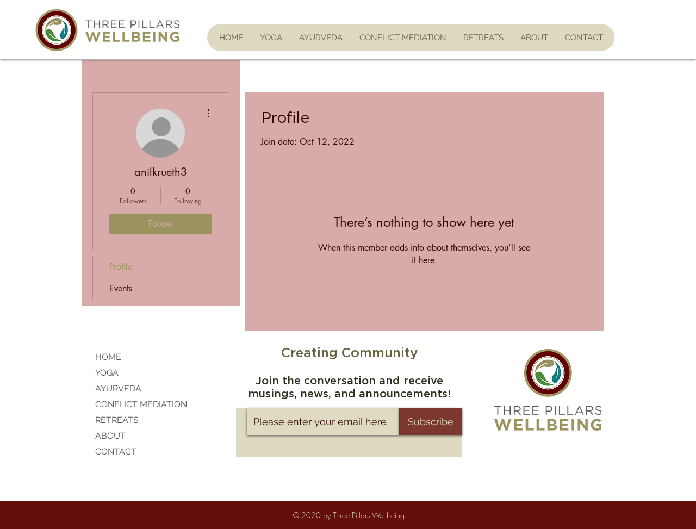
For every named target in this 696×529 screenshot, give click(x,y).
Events (120, 288)
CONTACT (115, 451)
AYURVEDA (118, 388)
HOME (108, 357)
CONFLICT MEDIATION (141, 404)
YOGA (107, 373)
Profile (120, 266)
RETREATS (117, 420)
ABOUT (110, 436)
